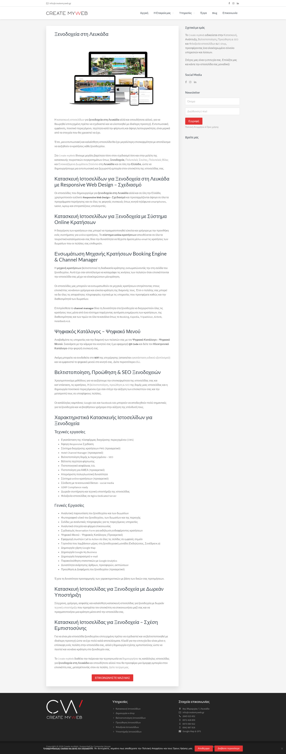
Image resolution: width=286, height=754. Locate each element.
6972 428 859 (189, 719)
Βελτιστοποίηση (207, 39)
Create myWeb (67, 155)
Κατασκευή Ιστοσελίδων (128, 708)
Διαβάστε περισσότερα (228, 748)
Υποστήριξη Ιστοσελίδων (129, 731)
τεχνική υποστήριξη (65, 607)
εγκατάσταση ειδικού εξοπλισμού (150, 357)
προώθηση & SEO (119, 384)
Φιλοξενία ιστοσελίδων (202, 43)
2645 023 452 (189, 716)
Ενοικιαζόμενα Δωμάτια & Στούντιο (78, 164)
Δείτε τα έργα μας (119, 667)
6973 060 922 (189, 723)
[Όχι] (282, 748)
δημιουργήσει (130, 658)
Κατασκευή (230, 35)
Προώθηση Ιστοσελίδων (128, 722)
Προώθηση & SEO (228, 39)
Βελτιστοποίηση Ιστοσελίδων (131, 717)
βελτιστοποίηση (99, 384)
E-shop (222, 43)
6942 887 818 (189, 727)
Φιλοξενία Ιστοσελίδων (127, 727)
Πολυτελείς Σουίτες (136, 159)
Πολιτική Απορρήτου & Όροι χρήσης (202, 127)
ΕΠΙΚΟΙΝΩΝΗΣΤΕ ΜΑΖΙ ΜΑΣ (112, 677)
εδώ (137, 362)
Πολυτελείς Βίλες (158, 159)
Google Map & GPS (192, 731)
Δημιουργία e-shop (125, 713)
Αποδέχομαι (204, 748)
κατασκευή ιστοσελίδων (70, 119)
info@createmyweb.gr (60, 3)
